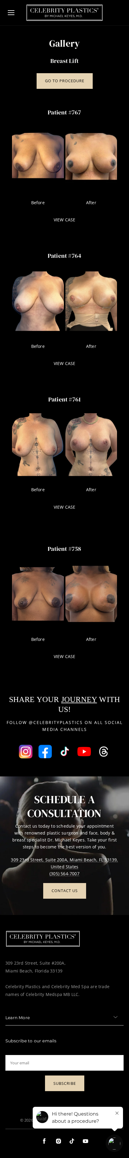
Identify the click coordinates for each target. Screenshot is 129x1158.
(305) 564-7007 (65, 873)
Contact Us (65, 890)
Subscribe (64, 1083)
